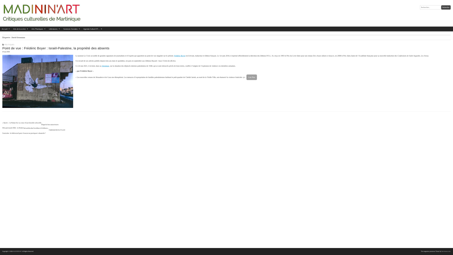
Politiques (9, 45)
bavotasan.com (446, 251)
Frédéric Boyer (179, 56)
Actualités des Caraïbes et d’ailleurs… (36, 128)
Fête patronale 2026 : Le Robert (13, 128)
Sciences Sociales (70, 29)
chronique (105, 66)
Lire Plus (251, 77)
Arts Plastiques (37, 29)
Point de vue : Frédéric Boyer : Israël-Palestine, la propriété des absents (55, 48)
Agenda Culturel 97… (91, 29)
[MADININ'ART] (41, 11)
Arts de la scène (19, 29)
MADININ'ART (17, 251)
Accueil (4, 29)
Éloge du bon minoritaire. (50, 125)
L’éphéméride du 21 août (57, 130)
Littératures (53, 29)
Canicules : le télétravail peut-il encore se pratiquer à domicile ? (24, 133)
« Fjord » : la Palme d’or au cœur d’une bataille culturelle (21, 123)
